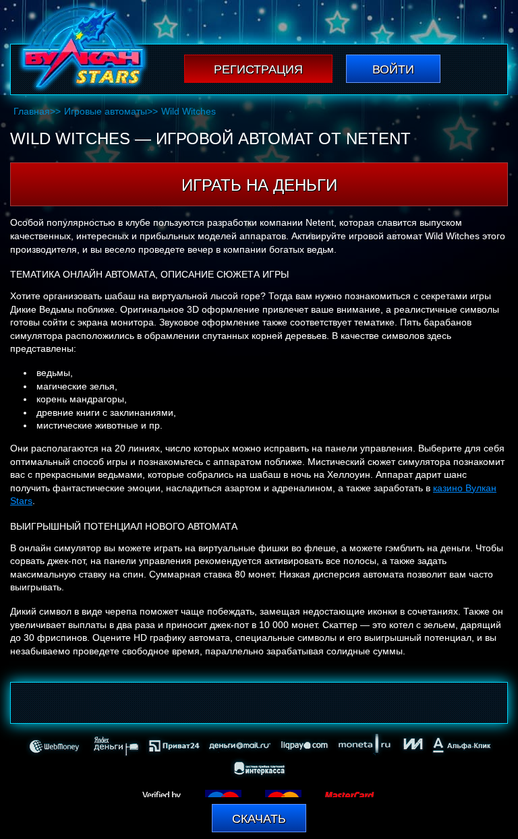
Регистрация (258, 69)
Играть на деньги (259, 185)
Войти (393, 69)
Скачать (259, 819)
